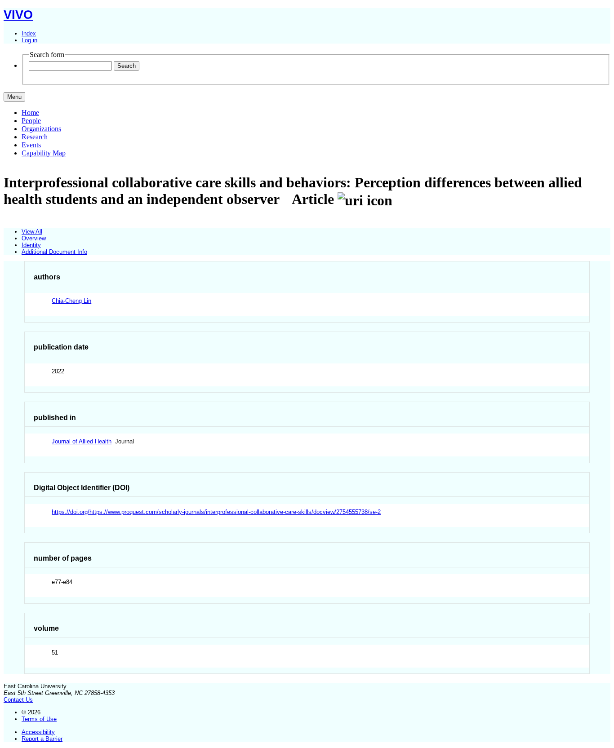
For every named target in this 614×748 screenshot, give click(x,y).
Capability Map (44, 153)
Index (29, 33)
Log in (29, 40)
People (31, 120)
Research (35, 137)
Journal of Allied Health (81, 441)
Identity (31, 245)
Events (31, 145)
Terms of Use (39, 719)
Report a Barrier (42, 738)
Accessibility (38, 732)
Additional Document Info (54, 251)
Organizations (41, 129)
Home (30, 112)
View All (32, 231)
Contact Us (18, 699)
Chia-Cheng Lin (71, 300)
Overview (34, 238)
